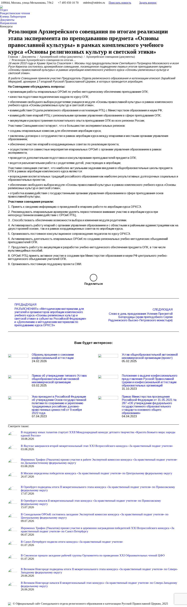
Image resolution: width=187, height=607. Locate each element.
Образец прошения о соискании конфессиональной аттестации (53, 356)
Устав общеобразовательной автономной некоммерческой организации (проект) (150, 356)
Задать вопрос (148, 2)
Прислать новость (120, 2)
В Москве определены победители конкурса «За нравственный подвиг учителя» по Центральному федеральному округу (96, 473)
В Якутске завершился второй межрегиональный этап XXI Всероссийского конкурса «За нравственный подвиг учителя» (97, 445)
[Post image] (18, 361)
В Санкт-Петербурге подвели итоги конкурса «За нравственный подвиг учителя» (72, 541)
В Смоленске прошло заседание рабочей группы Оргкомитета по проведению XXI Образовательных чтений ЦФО (93, 555)
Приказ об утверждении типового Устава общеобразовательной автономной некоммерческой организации (59, 379)
